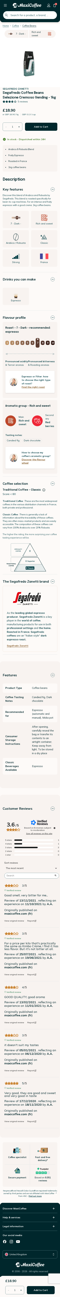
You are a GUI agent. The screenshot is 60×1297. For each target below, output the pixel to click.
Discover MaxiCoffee (14, 1208)
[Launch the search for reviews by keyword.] (55, 876)
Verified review (13, 890)
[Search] (6, 15)
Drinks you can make (19, 279)
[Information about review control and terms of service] (54, 828)
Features (10, 675)
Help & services (11, 1217)
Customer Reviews (17, 808)
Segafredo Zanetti (17, 645)
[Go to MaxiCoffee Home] (27, 5)
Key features (13, 189)
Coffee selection (15, 483)
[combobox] (30, 15)
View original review (14, 921)
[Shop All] (5, 5)
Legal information (13, 1226)
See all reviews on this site (39, 833)
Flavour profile (14, 317)
